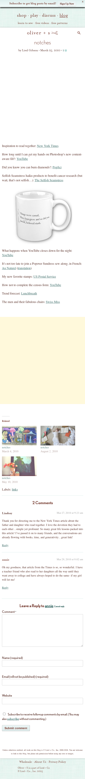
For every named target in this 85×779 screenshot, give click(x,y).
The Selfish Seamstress (49, 180)
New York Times (48, 146)
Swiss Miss (53, 302)
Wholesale (25, 762)
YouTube (22, 159)
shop (21, 15)
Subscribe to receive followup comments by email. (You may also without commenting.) (40, 716)
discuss (49, 15)
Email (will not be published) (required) (25, 677)
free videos (42, 23)
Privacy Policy (57, 762)
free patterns (59, 23)
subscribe (13, 719)
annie (5, 560)
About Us (40, 762)
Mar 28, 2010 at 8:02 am (70, 559)
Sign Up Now (67, 3)
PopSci (57, 167)
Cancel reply (59, 606)
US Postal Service (44, 276)
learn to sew (25, 23)
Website (7, 695)
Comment (9, 612)
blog (64, 15)
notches (6, 447)
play (34, 15)
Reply (5, 545)
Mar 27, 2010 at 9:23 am (70, 512)
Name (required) (12, 658)
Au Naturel (9, 268)
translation (24, 268)
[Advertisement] (42, 99)
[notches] (19, 435)
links (15, 489)
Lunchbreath (29, 293)
